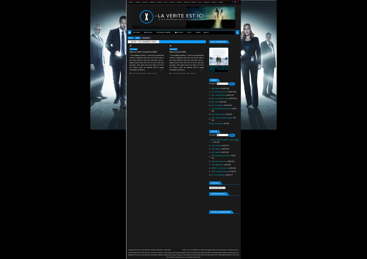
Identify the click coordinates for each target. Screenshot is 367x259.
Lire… (161, 70)
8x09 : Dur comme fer (218, 161)
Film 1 (166, 2)
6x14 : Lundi (215, 102)
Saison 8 (186, 2)
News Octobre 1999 (178, 52)
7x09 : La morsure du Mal (219, 171)
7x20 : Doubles (216, 146)
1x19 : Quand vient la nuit (219, 92)
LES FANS (179, 32)
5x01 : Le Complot (217, 124)
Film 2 (200, 2)
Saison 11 (214, 2)
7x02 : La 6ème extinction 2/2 (221, 109)
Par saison (212, 84)
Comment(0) (153, 73)
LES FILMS (149, 32)
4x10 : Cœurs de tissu (218, 95)
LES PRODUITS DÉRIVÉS (163, 32)
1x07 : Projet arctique (218, 114)
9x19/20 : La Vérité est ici (219, 168)
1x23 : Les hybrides (217, 105)
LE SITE (189, 32)
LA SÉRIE (137, 32)
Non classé (133, 49)
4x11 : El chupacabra (217, 175)
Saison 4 (152, 2)
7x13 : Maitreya (216, 149)
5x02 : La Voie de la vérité (219, 98)
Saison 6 (172, 2)
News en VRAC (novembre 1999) (143, 52)
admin (145, 73)
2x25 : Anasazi (215, 88)
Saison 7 (179, 2)
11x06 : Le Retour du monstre (220, 156)
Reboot (221, 2)
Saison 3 (145, 2)
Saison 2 (138, 2)
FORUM (198, 32)
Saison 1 (131, 2)
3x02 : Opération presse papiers (221, 118)
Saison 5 (159, 2)
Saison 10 (207, 2)
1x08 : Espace (215, 152)
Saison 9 (193, 2)
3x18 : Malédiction (217, 165)
